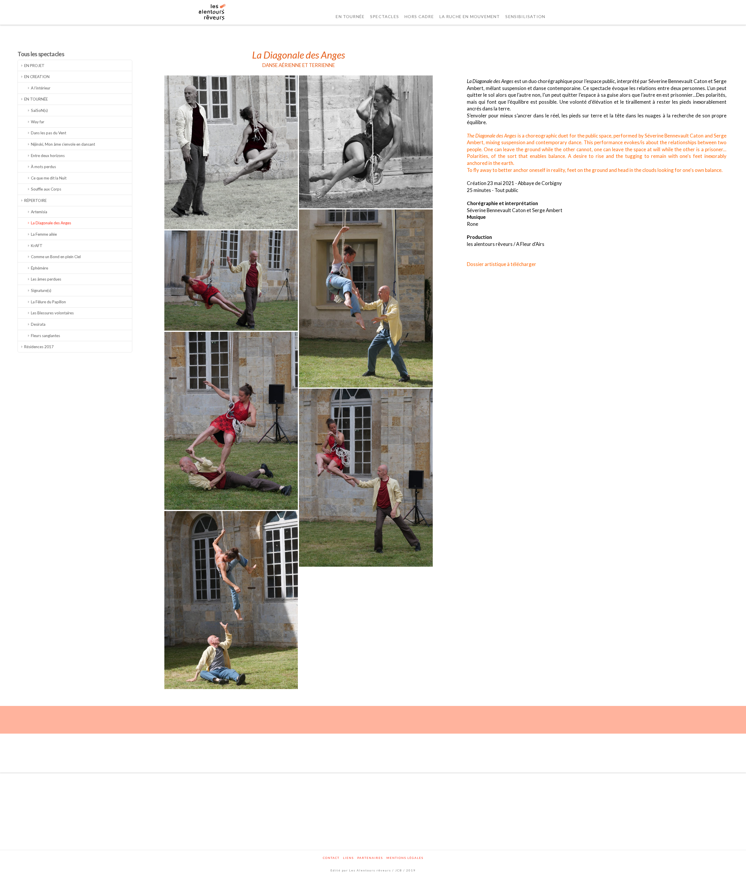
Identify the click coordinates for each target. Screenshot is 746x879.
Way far (37, 121)
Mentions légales (404, 857)
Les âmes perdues (46, 279)
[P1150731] (231, 152)
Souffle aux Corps (46, 189)
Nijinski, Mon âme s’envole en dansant (63, 144)
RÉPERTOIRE (35, 200)
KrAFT (37, 245)
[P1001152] (231, 421)
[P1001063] (365, 298)
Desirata (38, 324)
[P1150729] (365, 142)
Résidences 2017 (39, 346)
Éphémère (39, 268)
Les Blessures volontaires (52, 313)
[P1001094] (231, 600)
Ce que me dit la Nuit (48, 178)
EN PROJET (34, 65)
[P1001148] (365, 478)
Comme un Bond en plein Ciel (56, 256)
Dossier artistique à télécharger (501, 264)
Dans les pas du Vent (48, 133)
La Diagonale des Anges (51, 223)
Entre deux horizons (48, 155)
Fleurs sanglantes (45, 335)
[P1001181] (231, 280)
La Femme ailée (44, 234)
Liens (348, 857)
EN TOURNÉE (36, 99)
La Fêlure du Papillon (48, 302)
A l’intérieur (40, 88)
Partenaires (370, 857)
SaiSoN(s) (39, 110)
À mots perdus (43, 166)
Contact (331, 857)
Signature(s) (41, 290)
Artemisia (39, 211)
